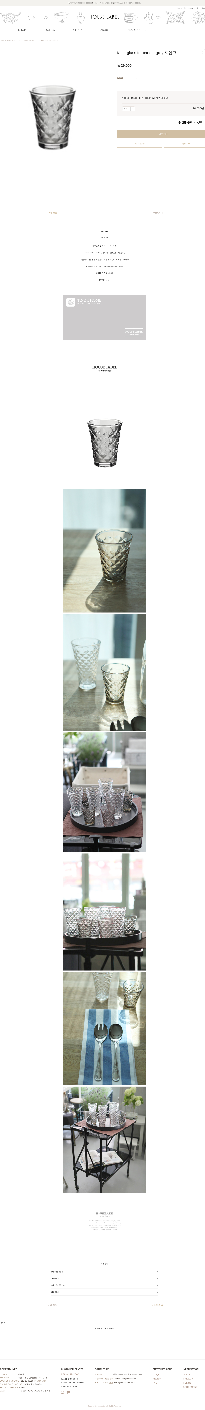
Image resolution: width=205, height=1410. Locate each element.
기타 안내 (55, 1292)
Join (185, 8)
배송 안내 (55, 1278)
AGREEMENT (190, 1387)
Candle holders (24, 40)
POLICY (187, 1383)
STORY (77, 30)
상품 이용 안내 (57, 1271)
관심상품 (140, 143)
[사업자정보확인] (40, 1381)
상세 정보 (52, 212)
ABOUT (105, 30)
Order (190, 8)
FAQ (155, 1383)
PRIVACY (188, 1379)
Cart (197, 8)
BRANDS (49, 30)
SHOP (22, 30)
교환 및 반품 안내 (58, 1285)
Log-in (180, 8)
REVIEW (157, 1379)
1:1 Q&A (157, 1374)
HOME (2, 40)
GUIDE (186, 1374)
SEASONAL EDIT (138, 30)
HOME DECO (11, 40)
